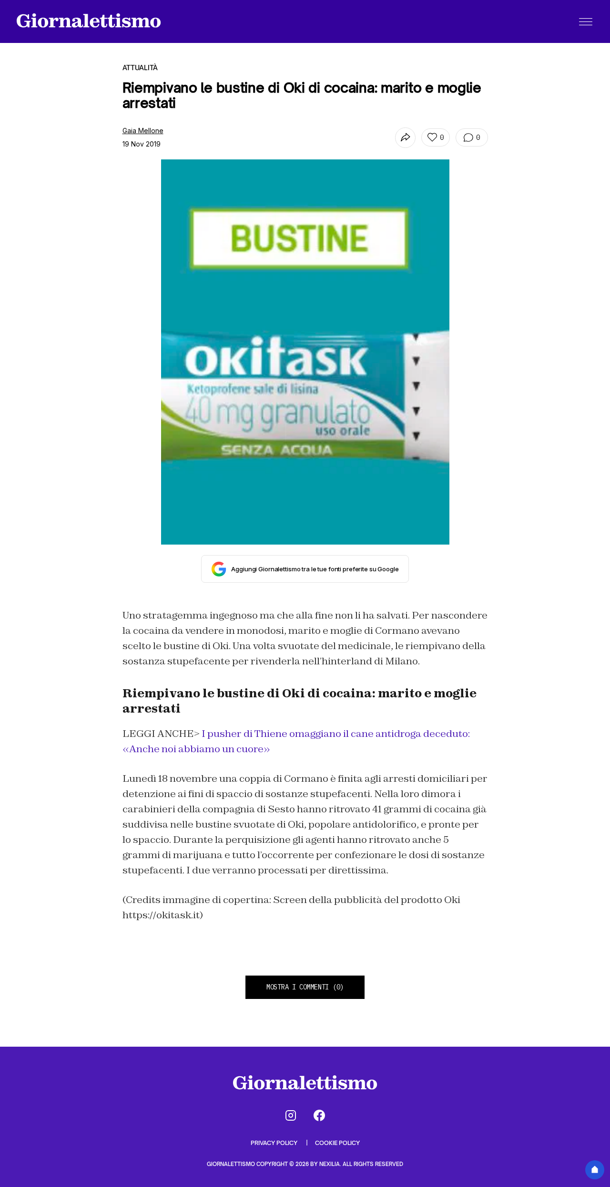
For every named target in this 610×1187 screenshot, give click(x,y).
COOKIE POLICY (337, 1142)
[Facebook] (319, 1115)
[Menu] (585, 21)
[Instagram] (290, 1115)
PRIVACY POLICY (275, 1142)
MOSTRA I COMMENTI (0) (305, 987)
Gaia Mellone (142, 130)
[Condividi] (405, 137)
